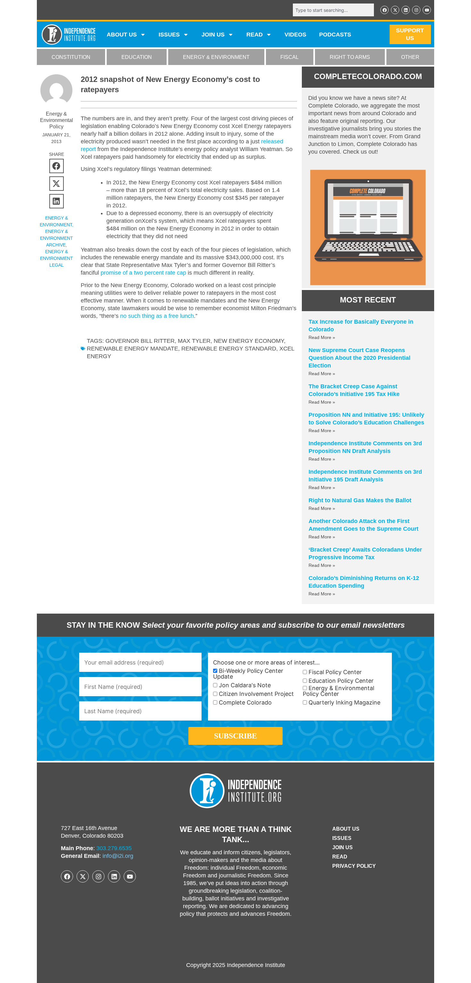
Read (339, 856)
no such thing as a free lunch (157, 316)
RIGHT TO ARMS (350, 57)
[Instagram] (416, 10)
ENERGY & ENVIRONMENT (216, 57)
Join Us (342, 847)
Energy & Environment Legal (56, 258)
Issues (169, 34)
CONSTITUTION (71, 57)
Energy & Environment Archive (56, 238)
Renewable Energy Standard (228, 348)
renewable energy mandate (132, 348)
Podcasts (335, 34)
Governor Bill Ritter (140, 341)
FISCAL (289, 57)
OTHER (410, 57)
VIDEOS (295, 34)
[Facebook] (384, 10)
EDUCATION (136, 57)
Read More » (322, 337)
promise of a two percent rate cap (143, 273)
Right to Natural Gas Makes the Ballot (360, 500)
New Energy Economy (249, 341)
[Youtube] (427, 10)
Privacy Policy (354, 866)
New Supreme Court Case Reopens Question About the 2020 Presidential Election (359, 358)
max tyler (194, 341)
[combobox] (333, 10)
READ (254, 34)
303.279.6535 (114, 848)
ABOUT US (122, 34)
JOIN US (213, 34)
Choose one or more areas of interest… (266, 662)
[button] (56, 166)
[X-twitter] (395, 10)
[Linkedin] (405, 10)
